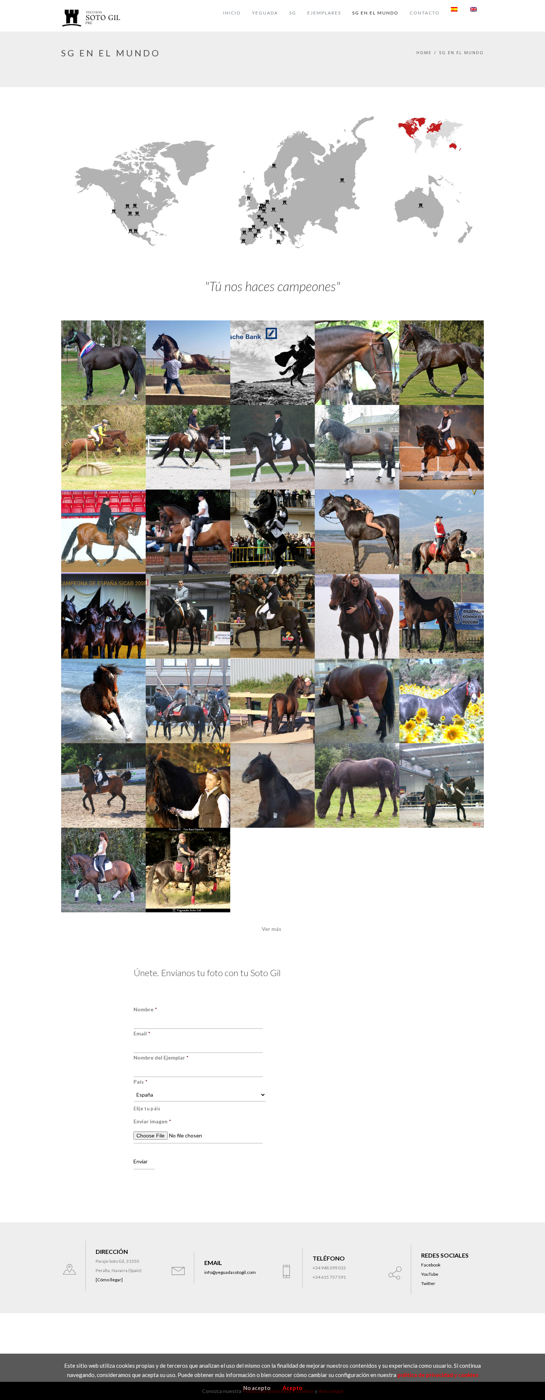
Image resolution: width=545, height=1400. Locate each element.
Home (424, 52)
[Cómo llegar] (109, 1279)
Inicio (232, 13)
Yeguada (265, 13)
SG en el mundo (375, 13)
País (140, 1081)
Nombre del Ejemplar (160, 1057)
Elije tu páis (147, 1108)
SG (292, 13)
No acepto (256, 1387)
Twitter (428, 1283)
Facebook (430, 1265)
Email (141, 1033)
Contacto (425, 13)
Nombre (145, 1009)
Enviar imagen (152, 1121)
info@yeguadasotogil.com (230, 1272)
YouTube (429, 1274)
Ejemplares (324, 13)
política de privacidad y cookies (437, 1374)
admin (79, 402)
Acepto (292, 1387)
